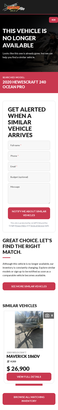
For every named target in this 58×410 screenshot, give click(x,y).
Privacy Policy (20, 226)
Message (15, 186)
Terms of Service (37, 226)
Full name (15, 145)
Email (13, 166)
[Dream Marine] (14, 7)
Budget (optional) (19, 177)
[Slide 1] (29, 385)
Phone (14, 155)
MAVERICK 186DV (23, 356)
